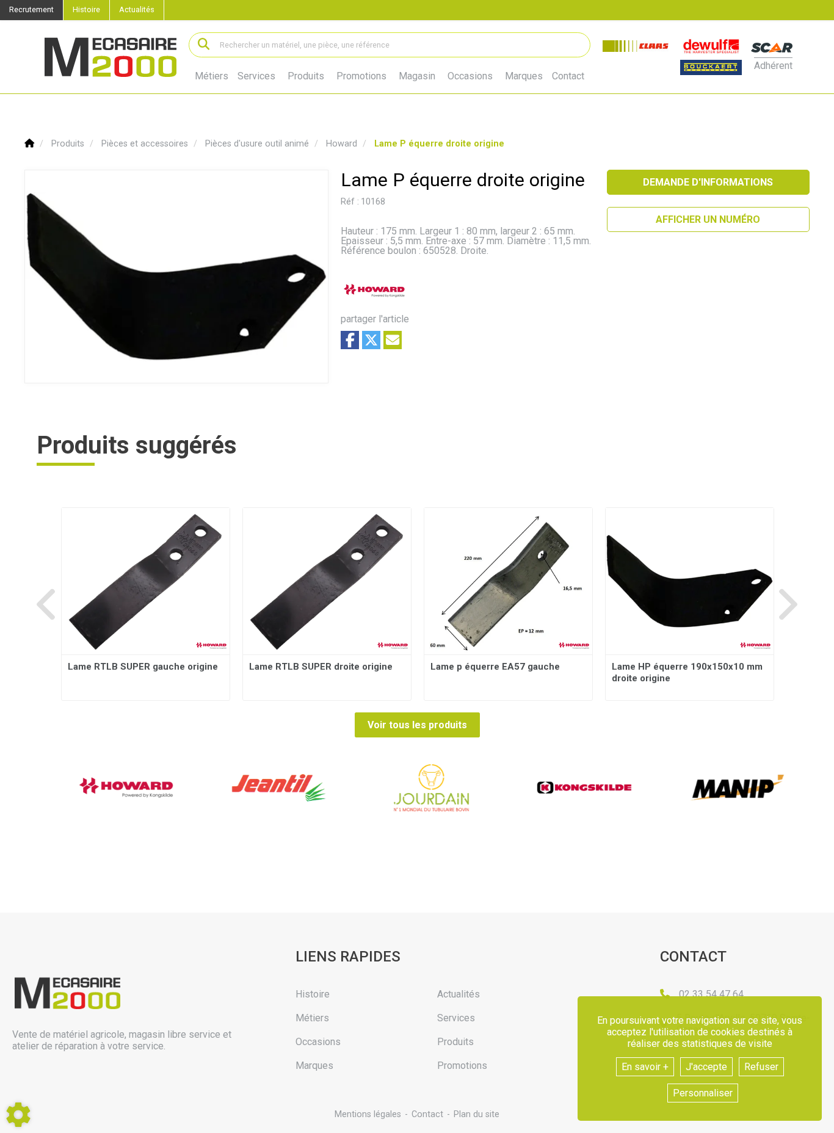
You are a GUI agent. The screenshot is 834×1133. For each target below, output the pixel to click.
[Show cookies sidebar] (18, 1114)
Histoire (86, 9)
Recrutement (31, 9)
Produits (306, 76)
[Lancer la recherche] (204, 44)
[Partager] (392, 340)
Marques (524, 76)
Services (256, 76)
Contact (568, 76)
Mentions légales (368, 1114)
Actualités (136, 9)
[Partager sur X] (371, 340)
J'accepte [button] (706, 1067)
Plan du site (476, 1114)
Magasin (417, 76)
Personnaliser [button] (703, 1093)
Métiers (211, 76)
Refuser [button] (761, 1067)
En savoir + (645, 1067)
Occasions (470, 76)
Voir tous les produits (417, 725)
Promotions (361, 76)
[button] (439, 144)
